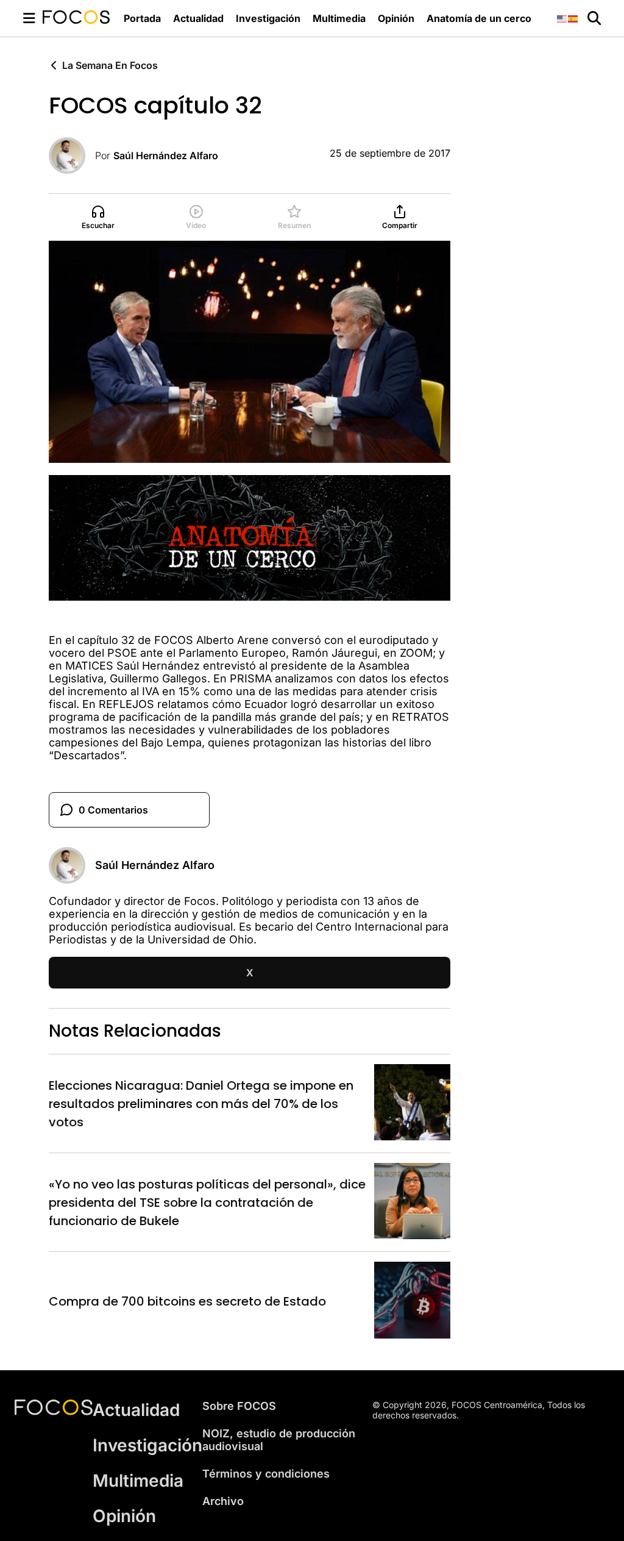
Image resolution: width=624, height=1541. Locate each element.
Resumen (294, 225)
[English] (562, 18)
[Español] (573, 18)
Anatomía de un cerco (479, 18)
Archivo (223, 1501)
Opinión (396, 18)
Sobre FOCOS (239, 1406)
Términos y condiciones (266, 1473)
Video (196, 225)
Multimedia (339, 18)
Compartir (399, 225)
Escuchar (98, 225)
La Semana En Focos (110, 65)
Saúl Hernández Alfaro (165, 155)
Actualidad (198, 18)
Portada (142, 18)
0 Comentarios (113, 810)
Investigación (268, 18)
